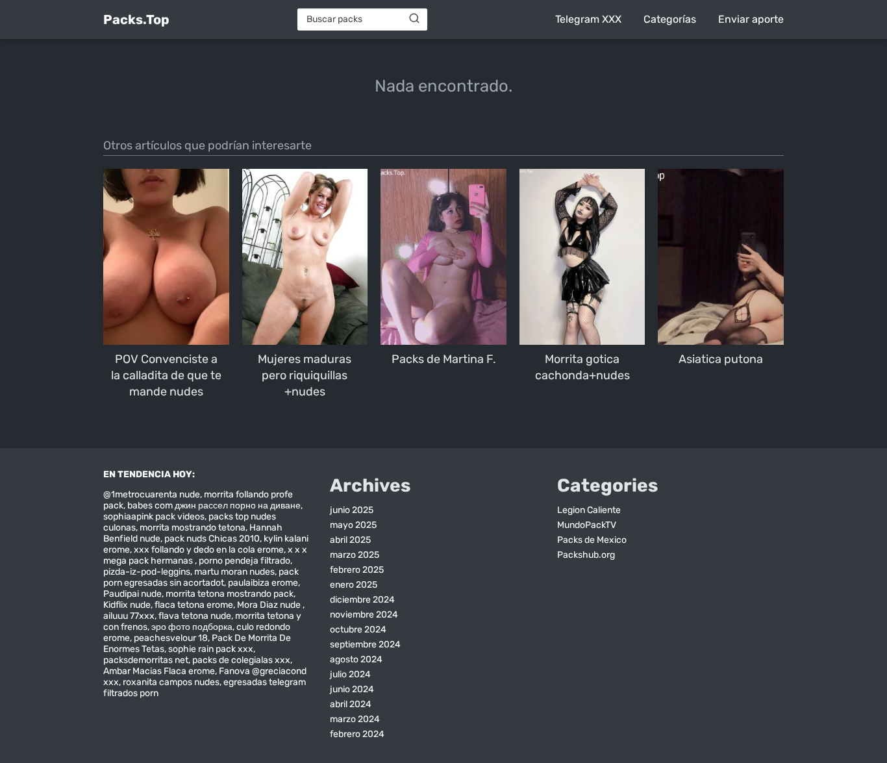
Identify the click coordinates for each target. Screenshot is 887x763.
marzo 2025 (354, 554)
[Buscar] (414, 18)
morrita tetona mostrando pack (230, 593)
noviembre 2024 (364, 614)
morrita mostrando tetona (192, 527)
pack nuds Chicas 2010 (212, 538)
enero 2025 (353, 584)
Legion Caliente (589, 510)
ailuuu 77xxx (129, 615)
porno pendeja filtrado (244, 560)
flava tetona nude (194, 615)
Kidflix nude (127, 604)
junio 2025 (351, 510)
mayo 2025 (353, 525)
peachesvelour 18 (171, 638)
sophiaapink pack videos (154, 516)
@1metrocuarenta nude (151, 494)
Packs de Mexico (592, 539)
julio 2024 (350, 674)
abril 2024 (350, 704)
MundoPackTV (586, 525)
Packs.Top (136, 19)
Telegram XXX (588, 19)
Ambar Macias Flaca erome (159, 671)
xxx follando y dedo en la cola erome (209, 549)
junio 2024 (352, 689)
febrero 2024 (357, 734)
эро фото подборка (191, 626)
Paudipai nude (132, 593)
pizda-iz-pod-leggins (146, 571)
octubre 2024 (358, 629)
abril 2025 (350, 539)
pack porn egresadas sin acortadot (201, 577)
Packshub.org (586, 554)
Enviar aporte (751, 19)
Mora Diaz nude (270, 604)
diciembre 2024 (362, 599)
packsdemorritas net (145, 660)
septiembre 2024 (365, 644)
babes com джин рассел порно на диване (214, 505)
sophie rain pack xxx (210, 649)
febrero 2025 (357, 569)
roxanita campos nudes (171, 682)
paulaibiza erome (263, 582)
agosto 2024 (356, 659)
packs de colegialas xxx (241, 660)
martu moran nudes (234, 571)
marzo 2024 (355, 719)
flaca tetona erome (194, 604)
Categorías (669, 19)
